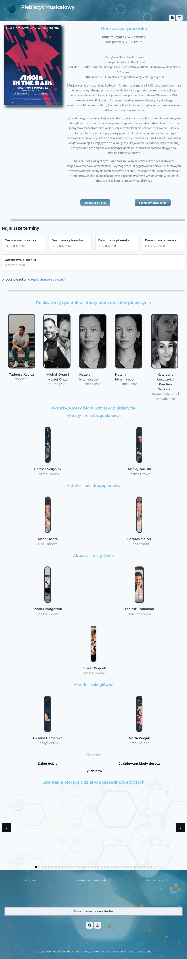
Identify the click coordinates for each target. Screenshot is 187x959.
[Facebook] (172, 18)
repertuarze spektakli (48, 279)
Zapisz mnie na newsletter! (93, 911)
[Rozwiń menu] (179, 7)
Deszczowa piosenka (20, 240)
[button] (180, 827)
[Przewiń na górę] (174, 954)
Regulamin (154, 880)
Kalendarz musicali (91, 880)
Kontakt (30, 880)
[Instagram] (179, 18)
